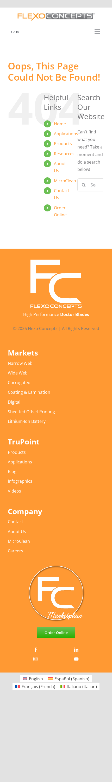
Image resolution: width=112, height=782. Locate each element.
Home (60, 124)
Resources (64, 154)
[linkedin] (76, 650)
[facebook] (36, 650)
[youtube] (76, 659)
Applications (66, 134)
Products (63, 143)
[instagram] (35, 659)
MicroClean (65, 181)
